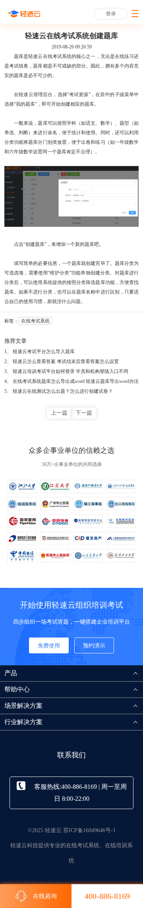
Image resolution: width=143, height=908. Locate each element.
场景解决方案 (23, 705)
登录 (111, 14)
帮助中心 (17, 689)
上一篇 (59, 413)
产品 (10, 673)
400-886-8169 (107, 896)
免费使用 (49, 646)
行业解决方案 (23, 722)
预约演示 (94, 646)
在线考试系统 (57, 56)
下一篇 (83, 413)
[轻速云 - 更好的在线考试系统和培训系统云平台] (24, 14)
